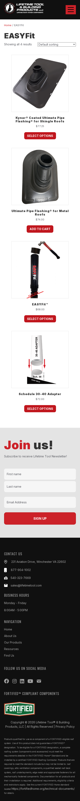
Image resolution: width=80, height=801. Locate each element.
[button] (71, 9)
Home (7, 25)
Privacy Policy (65, 726)
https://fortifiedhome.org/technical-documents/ (43, 788)
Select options (40, 135)
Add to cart (40, 229)
